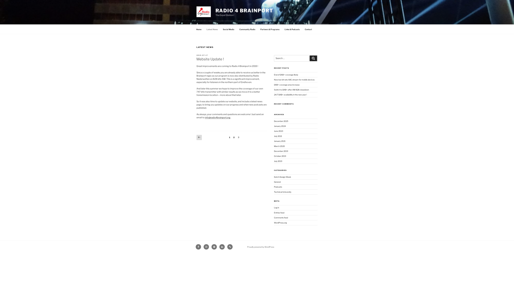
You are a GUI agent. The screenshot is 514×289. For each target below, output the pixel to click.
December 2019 (281, 151)
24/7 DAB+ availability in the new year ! (290, 95)
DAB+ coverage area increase (287, 85)
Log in (276, 207)
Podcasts (278, 187)
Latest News (212, 29)
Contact (308, 29)
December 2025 (281, 121)
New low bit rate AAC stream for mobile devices (294, 80)
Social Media (228, 29)
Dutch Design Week (282, 177)
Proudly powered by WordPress (260, 247)
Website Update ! (210, 59)
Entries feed (279, 213)
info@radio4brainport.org (217, 117)
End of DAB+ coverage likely (286, 75)
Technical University (282, 192)
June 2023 (278, 131)
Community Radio (247, 29)
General (277, 182)
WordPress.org (280, 223)
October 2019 (280, 156)
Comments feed (281, 217)
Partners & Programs (269, 29)
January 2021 (280, 141)
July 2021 (278, 136)
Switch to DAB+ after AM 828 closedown (291, 90)
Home (198, 29)
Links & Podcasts (292, 29)
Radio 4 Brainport (244, 11)
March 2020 (279, 146)
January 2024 (280, 126)
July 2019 (278, 161)
